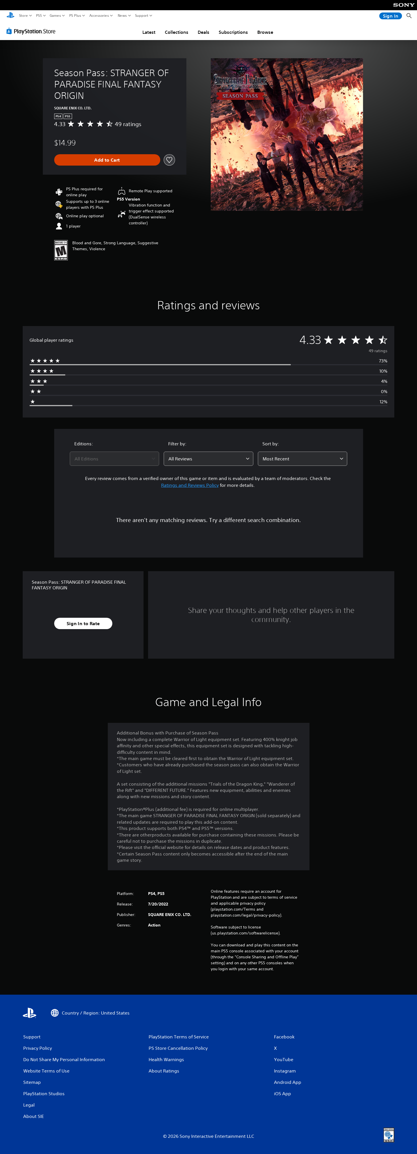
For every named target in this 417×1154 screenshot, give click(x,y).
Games (55, 15)
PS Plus (75, 15)
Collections (176, 32)
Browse (265, 32)
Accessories (99, 15)
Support (142, 15)
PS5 (39, 15)
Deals (203, 32)
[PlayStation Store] (32, 31)
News (122, 15)
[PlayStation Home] (10, 15)
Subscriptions (233, 32)
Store (23, 15)
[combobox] (114, 459)
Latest (148, 32)
